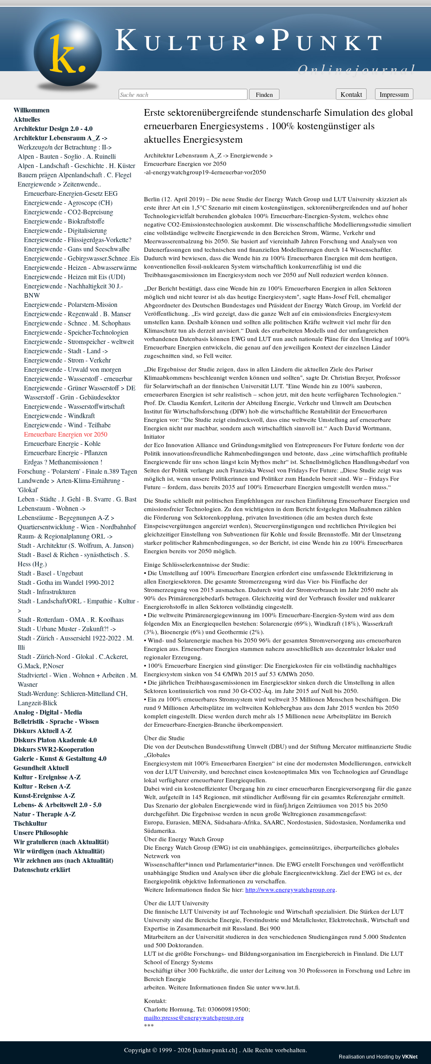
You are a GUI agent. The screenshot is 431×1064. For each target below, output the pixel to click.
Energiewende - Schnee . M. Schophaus (77, 322)
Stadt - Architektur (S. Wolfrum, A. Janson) (75, 545)
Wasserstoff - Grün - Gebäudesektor (72, 396)
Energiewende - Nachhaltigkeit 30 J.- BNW (73, 290)
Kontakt (351, 94)
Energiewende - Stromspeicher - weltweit (79, 341)
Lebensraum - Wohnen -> (52, 508)
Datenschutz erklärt (41, 869)
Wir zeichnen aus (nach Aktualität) (63, 860)
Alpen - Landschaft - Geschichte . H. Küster (76, 165)
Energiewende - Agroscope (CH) (68, 202)
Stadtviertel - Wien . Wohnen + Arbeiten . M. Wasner (78, 679)
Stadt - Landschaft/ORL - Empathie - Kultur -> (78, 605)
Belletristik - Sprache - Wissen (56, 721)
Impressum (394, 94)
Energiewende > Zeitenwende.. (59, 183)
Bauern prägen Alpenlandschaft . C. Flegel (74, 174)
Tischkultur (30, 823)
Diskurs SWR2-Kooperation (53, 749)
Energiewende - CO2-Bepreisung (68, 211)
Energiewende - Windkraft (59, 415)
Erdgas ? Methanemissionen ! (63, 461)
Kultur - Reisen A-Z (42, 786)
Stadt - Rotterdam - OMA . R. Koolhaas (71, 619)
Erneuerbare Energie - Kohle (62, 443)
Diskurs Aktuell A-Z (42, 730)
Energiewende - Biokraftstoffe (64, 220)
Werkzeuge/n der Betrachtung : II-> (65, 146)
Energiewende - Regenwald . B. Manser (77, 313)
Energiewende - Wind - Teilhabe (67, 424)
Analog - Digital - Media (47, 712)
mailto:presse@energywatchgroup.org (194, 1017)
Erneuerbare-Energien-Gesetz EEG (71, 193)
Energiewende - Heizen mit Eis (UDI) (74, 276)
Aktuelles (26, 119)
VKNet (410, 1057)
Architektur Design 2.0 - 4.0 (53, 128)
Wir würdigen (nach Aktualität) (58, 851)
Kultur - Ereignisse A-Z (47, 776)
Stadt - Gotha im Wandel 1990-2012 (66, 582)
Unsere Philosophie (40, 832)
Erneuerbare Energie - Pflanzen (65, 452)
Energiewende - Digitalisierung (65, 230)
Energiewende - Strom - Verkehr (67, 359)
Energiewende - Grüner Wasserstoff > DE (80, 387)
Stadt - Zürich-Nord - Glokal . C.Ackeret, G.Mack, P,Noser (73, 661)
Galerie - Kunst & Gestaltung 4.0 (59, 758)
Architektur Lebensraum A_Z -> (60, 137)
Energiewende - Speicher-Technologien (76, 332)
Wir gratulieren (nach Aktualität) (61, 841)
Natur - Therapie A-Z (44, 814)
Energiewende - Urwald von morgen (72, 369)
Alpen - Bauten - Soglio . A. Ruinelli (67, 156)
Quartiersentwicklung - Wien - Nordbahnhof (77, 526)
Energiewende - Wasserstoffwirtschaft (74, 406)
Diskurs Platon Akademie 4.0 (55, 739)
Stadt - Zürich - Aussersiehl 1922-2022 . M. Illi (76, 642)
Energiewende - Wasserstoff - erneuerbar (78, 378)
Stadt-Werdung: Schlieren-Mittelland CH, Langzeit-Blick (73, 698)
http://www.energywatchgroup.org (290, 889)
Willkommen (31, 110)
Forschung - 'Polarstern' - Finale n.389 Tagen (77, 471)
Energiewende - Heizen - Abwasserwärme (80, 267)
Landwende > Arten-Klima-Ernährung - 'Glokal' (71, 485)
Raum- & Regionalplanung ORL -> (65, 535)
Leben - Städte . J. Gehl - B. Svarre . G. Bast (77, 498)
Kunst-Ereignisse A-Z (44, 795)
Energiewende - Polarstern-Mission (70, 304)
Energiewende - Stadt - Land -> (66, 350)
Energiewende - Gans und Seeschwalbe (77, 248)
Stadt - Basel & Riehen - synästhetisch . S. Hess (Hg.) (74, 559)
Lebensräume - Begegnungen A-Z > (66, 517)
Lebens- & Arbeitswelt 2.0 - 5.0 (57, 804)
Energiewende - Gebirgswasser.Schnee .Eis (81, 257)
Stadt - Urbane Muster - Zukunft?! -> (67, 628)
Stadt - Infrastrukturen (47, 591)
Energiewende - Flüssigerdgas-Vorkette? (77, 239)
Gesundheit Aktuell (41, 767)
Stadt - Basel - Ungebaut (50, 572)
